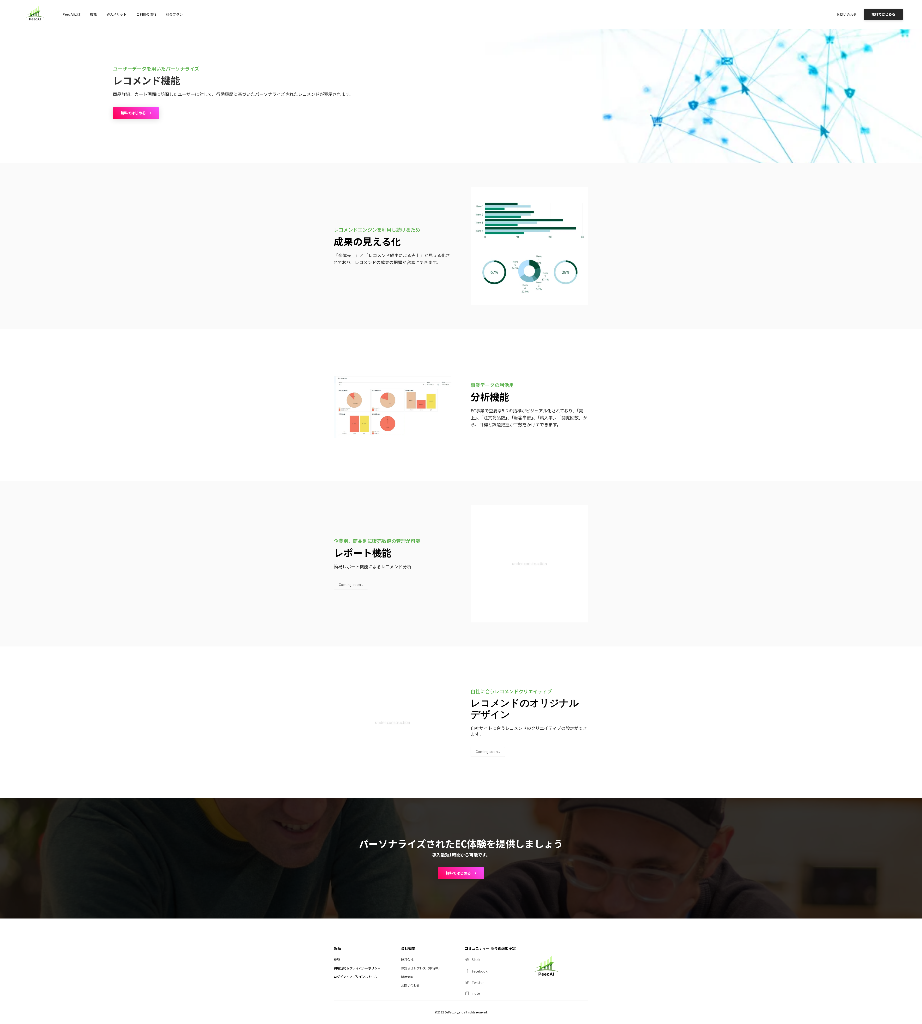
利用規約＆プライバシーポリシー (357, 968)
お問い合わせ (847, 14)
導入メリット (116, 14)
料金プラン (174, 14)
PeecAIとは (71, 14)
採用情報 (407, 976)
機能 (93, 14)
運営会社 (407, 959)
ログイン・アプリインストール (355, 976)
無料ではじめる (883, 14)
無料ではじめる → (136, 112)
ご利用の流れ (146, 14)
